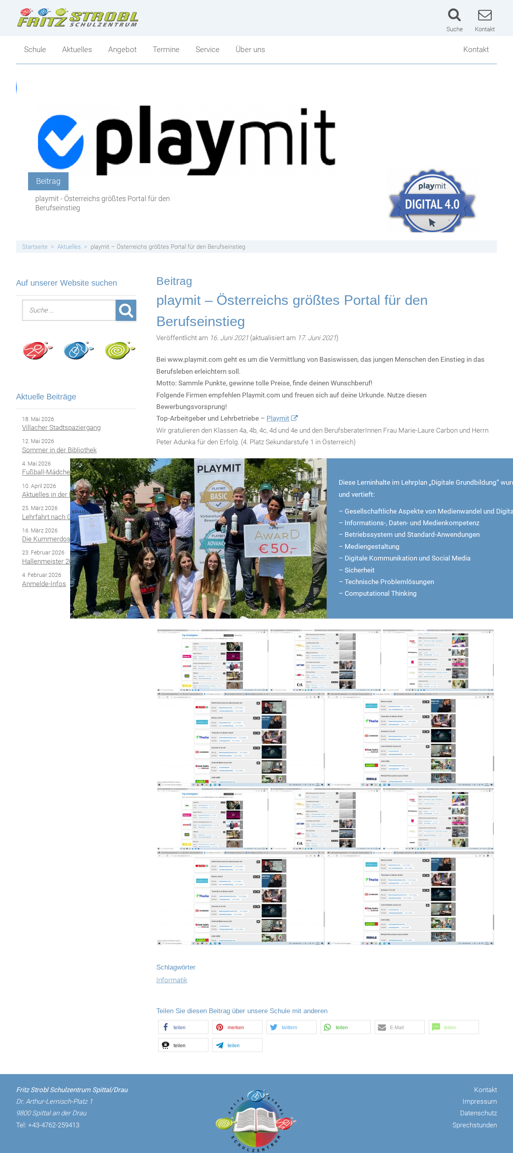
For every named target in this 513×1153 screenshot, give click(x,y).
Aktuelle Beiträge (46, 396)
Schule (35, 49)
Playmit (278, 418)
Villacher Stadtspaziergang (61, 427)
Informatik (171, 980)
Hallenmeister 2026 (51, 561)
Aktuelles (77, 49)
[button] (183, 1027)
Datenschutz (478, 1113)
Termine (166, 49)
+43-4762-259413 (53, 1125)
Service (208, 49)
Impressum (480, 1101)
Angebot (122, 49)
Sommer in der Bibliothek (59, 450)
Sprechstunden (474, 1125)
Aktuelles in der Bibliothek (60, 494)
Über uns (250, 49)
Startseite (35, 246)
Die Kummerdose (48, 539)
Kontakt (476, 49)
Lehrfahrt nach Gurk (51, 517)
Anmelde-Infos (44, 584)
